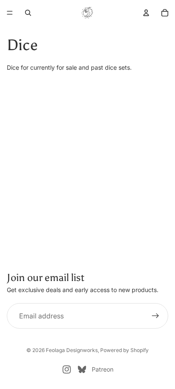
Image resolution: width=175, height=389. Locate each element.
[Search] (28, 12)
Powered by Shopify (124, 350)
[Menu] (10, 13)
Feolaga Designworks (72, 350)
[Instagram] (67, 369)
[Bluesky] (82, 369)
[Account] (146, 12)
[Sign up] (155, 316)
